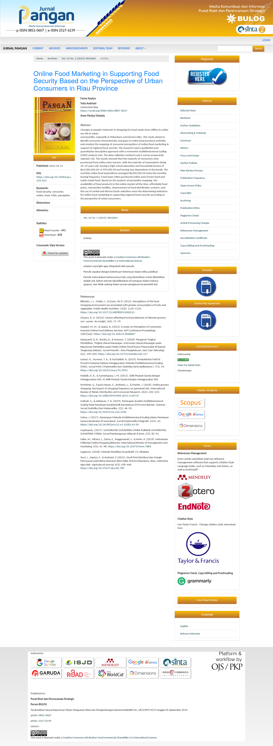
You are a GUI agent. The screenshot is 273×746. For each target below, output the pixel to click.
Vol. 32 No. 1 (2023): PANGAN (79, 58)
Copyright (185, 193)
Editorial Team (102, 48)
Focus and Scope (189, 155)
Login (266, 40)
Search (258, 48)
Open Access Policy (191, 185)
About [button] (139, 48)
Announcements (77, 48)
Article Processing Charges (194, 223)
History (184, 148)
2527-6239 (44, 721)
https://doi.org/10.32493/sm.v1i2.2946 (103, 412)
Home (39, 58)
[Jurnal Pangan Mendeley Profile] (111, 662)
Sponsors (185, 253)
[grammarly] (194, 581)
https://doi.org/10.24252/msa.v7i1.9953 (104, 370)
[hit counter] (183, 359)
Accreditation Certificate (193, 238)
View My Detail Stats (189, 365)
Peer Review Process (191, 170)
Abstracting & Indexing (193, 133)
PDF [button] (54, 157)
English (184, 626)
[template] (207, 287)
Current (37, 48)
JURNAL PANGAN (15, 48)
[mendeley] (194, 477)
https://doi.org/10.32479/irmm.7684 (129, 446)
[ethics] (207, 320)
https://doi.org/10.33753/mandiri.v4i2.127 (123, 354)
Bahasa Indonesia (190, 633)
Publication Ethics (190, 208)
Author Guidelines (190, 125)
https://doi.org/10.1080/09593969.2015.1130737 (109, 395)
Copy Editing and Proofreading (197, 245)
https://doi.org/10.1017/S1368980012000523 (107, 312)
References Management (194, 230)
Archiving (185, 200)
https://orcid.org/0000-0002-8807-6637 (103, 111)
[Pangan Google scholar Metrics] (191, 414)
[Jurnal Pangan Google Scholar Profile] (46, 662)
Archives (54, 48)
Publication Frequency (192, 178)
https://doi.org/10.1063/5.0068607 (114, 334)
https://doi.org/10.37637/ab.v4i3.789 (102, 468)
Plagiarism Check (189, 215)
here (180, 528)
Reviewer (124, 48)
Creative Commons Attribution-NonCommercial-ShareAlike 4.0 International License (109, 737)
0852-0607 (45, 715)
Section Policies (188, 163)
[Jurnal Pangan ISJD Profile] (79, 662)
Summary (185, 140)
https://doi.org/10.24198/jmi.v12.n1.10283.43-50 (109, 424)
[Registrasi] (207, 76)
